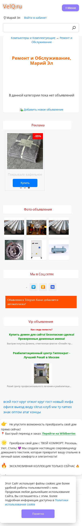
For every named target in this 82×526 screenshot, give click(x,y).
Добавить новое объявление (43, 109)
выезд (19, 406)
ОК (43, 287)
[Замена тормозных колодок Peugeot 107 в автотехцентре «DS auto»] (36, 227)
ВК (53, 287)
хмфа (68, 401)
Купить (25, 182)
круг (22, 401)
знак (7, 411)
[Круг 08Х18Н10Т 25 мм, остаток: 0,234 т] (14, 227)
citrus (38, 406)
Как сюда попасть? (41, 329)
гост (15, 401)
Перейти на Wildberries (58, 433)
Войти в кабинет (35, 18)
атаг (26, 411)
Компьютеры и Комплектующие (33, 38)
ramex (67, 406)
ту (59, 406)
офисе (8, 406)
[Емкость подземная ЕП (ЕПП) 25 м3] (59, 249)
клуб (47, 406)
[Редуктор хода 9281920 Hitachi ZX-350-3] (14, 249)
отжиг (32, 401)
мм (54, 406)
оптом (17, 411)
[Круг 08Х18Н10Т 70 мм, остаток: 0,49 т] (59, 227)
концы (35, 411)
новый (58, 401)
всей (7, 401)
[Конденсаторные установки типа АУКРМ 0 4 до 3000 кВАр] (36, 249)
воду (29, 406)
